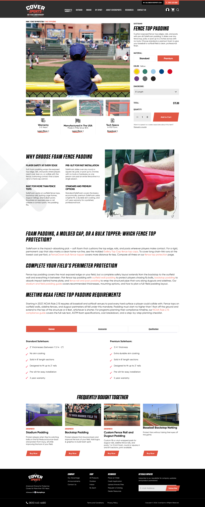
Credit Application (115, 481)
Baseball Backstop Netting (160, 427)
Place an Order (113, 478)
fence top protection (156, 254)
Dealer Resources (114, 491)
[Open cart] (173, 9)
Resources (129, 10)
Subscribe (172, 488)
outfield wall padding (103, 277)
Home (27, 21)
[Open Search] (177, 9)
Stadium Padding (37, 432)
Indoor (88, 10)
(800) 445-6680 (173, 3)
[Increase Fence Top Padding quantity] (148, 117)
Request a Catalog (115, 488)
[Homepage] (39, 478)
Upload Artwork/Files (116, 484)
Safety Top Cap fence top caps (121, 251)
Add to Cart (170, 117)
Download (111, 131)
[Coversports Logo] (35, 9)
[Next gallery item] (125, 57)
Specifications (153, 329)
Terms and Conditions (95, 503)
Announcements (74, 481)
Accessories (102, 329)
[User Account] (167, 9)
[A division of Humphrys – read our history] (35, 493)
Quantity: (138, 109)
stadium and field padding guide (44, 283)
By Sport (98, 10)
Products (68, 10)
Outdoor (79, 10)
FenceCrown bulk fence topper (67, 254)
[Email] (157, 488)
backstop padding (164, 277)
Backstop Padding (77, 432)
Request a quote (140, 127)
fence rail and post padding (85, 280)
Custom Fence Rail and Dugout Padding (118, 434)
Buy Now (33, 453)
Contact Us (141, 10)
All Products (94, 478)
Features (52, 329)
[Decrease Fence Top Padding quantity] (136, 117)
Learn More (42, 131)
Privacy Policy (112, 503)
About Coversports (113, 10)
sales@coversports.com (153, 3)
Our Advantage (74, 478)
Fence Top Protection (37, 21)
